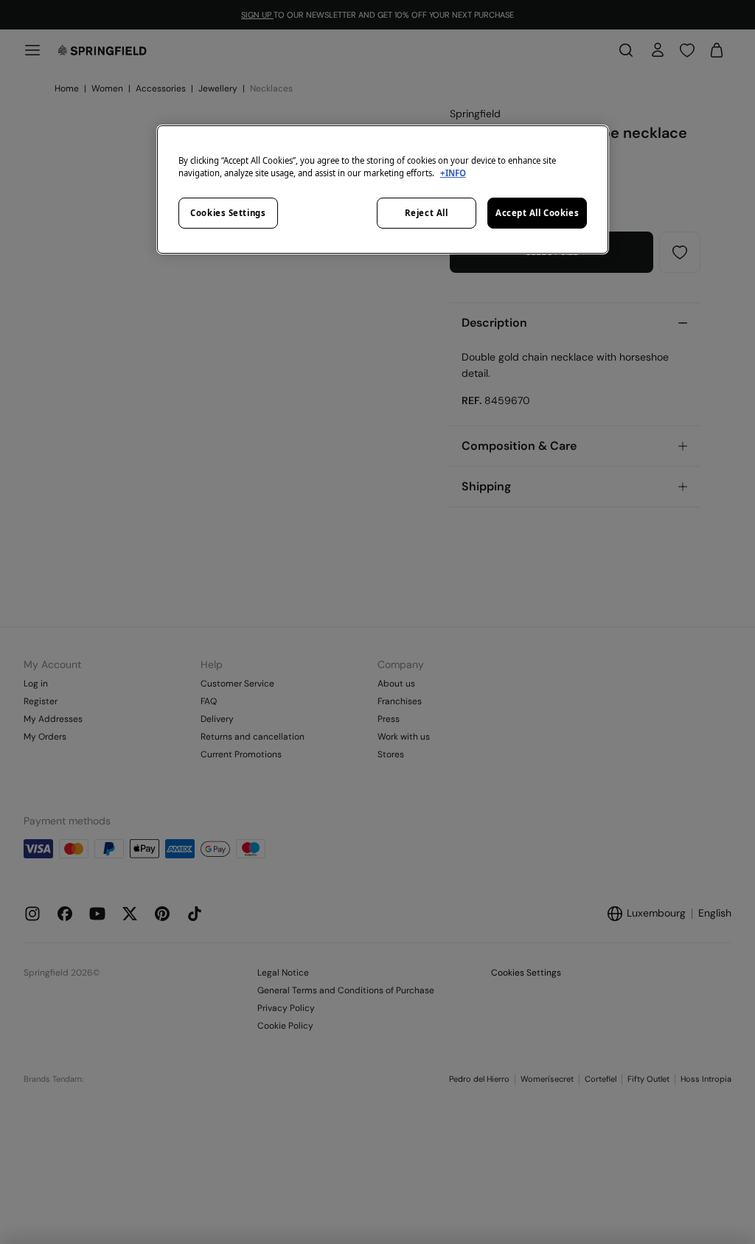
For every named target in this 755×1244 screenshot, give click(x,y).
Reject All (426, 212)
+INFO (453, 172)
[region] (382, 189)
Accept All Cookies (537, 212)
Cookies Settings (227, 212)
